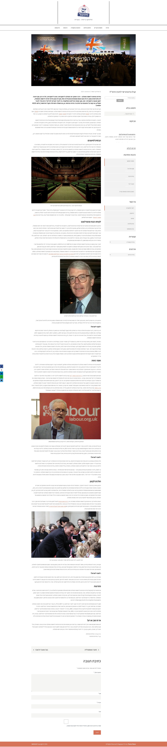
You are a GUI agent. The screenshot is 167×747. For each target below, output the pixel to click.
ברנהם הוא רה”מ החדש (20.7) (127, 131)
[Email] (1, 380)
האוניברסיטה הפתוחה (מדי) (126, 192)
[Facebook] (1, 366)
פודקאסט (57, 28)
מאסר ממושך (130, 161)
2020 (87, 114)
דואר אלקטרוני (130, 208)
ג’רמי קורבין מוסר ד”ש (76, 376)
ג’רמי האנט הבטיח (63, 501)
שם (99, 693)
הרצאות (65, 28)
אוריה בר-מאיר (95, 91)
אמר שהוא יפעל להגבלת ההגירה (57, 506)
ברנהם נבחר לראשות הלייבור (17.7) (125, 139)
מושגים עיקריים (98, 28)
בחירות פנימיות (90, 634)
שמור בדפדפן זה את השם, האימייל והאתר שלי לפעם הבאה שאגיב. (83, 726)
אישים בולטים (87, 28)
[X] (1, 370)
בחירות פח (131, 176)
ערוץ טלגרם (131, 224)
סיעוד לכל (131, 184)
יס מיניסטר (34, 744)
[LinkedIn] (1, 373)
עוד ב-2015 (98, 388)
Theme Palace (132, 744)
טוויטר (132, 218)
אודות (107, 28)
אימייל (99, 702)
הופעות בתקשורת (75, 28)
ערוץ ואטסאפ (130, 229)
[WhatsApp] (1, 376)
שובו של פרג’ (130, 169)
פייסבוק (132, 213)
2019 (36, 111)
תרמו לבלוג (131, 148)
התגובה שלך (97, 672)
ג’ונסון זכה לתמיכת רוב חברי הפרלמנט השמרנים (61, 254)
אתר (100, 711)
